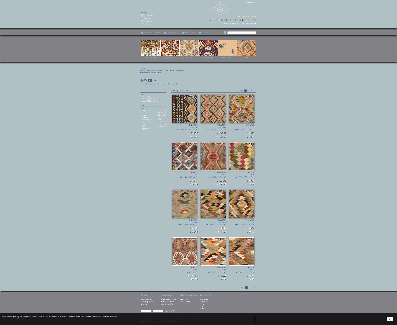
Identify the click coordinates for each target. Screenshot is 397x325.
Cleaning (144, 304)
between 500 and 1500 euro (150, 101)
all (142, 94)
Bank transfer (185, 301)
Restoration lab (146, 299)
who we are (224, 23)
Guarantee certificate (168, 299)
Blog (201, 306)
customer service (149, 15)
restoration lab (146, 18)
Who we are (204, 299)
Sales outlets (204, 301)
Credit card (184, 299)
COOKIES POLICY (111, 316)
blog (247, 23)
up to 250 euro (146, 96)
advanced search (173, 32)
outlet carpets (207, 32)
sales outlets (234, 23)
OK (390, 319)
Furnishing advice (147, 301)
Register (172, 311)
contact (253, 23)
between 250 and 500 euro (150, 99)
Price (186, 90)
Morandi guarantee (167, 304)
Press (202, 304)
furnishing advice (147, 21)
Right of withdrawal (168, 301)
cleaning (144, 23)
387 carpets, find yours (152, 32)
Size (182, 90)
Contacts (203, 308)
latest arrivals (190, 32)
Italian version (251, 2)
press (243, 23)
